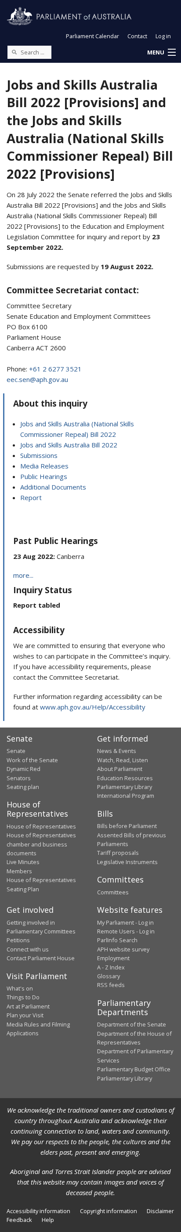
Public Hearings (43, 476)
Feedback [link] (19, 1220)
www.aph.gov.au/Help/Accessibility (92, 706)
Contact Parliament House (41, 958)
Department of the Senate (131, 1024)
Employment (113, 958)
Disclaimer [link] (160, 1211)
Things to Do (23, 997)
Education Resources (125, 778)
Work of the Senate (32, 760)
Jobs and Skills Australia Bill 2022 (68, 444)
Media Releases (44, 465)
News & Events (116, 751)
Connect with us (28, 949)
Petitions (18, 940)
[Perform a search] (14, 51)
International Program (125, 796)
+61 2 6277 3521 (55, 368)
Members (19, 871)
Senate (16, 751)
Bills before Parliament (127, 826)
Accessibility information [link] (38, 1211)
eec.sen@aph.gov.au (37, 379)
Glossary (108, 976)
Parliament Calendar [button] (92, 36)
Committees (113, 892)
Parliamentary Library (124, 787)
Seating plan (23, 787)
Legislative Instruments (127, 862)
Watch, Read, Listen (122, 760)
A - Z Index (111, 967)
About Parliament (119, 769)
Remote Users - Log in (126, 931)
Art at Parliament (28, 1006)
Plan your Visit (25, 1015)
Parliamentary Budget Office (133, 1069)
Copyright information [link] (108, 1211)
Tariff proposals (118, 853)
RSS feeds (111, 985)
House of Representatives (41, 826)
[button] (161, 52)
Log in (163, 36)
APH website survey (123, 949)
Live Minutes (23, 862)
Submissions (39, 455)
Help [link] (48, 1220)
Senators (19, 778)
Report (31, 497)
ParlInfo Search (117, 940)
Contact (137, 36)
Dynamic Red (23, 769)
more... (23, 575)
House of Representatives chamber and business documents (41, 844)
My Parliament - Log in (125, 922)
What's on (20, 988)
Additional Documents (53, 487)
